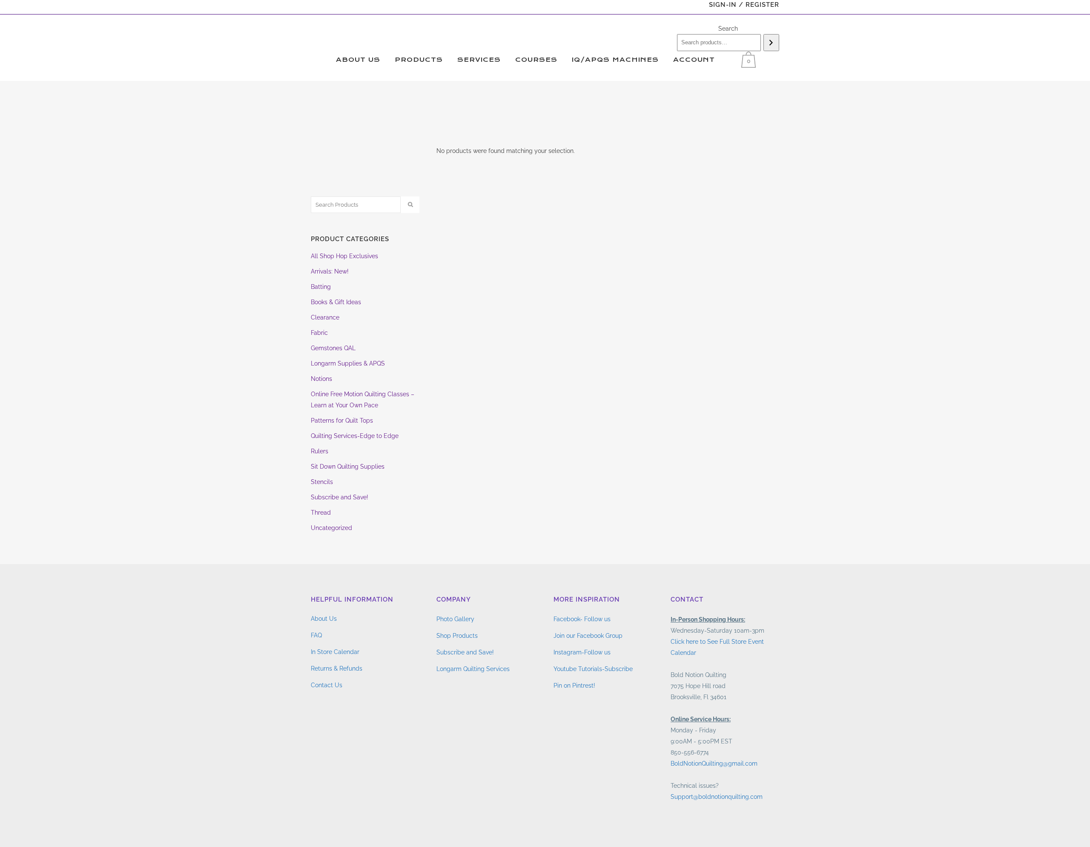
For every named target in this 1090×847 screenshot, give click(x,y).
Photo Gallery (455, 619)
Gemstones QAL (333, 348)
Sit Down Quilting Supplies (347, 466)
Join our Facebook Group (588, 635)
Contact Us (326, 685)
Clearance (325, 317)
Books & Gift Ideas (336, 302)
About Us (324, 618)
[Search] (771, 42)
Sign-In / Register (744, 5)
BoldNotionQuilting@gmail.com (714, 763)
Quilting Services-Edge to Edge (355, 435)
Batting (321, 286)
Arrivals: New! (330, 271)
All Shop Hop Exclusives (344, 256)
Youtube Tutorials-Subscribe (593, 669)
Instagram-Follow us (582, 652)
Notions (321, 378)
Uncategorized (331, 527)
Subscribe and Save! (339, 497)
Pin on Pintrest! (574, 685)
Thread (321, 512)
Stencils (322, 481)
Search (728, 28)
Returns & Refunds (336, 668)
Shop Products (457, 635)
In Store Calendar (335, 651)
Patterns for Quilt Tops (342, 420)
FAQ (316, 635)
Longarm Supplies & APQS (348, 363)
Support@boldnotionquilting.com (717, 796)
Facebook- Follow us (582, 619)
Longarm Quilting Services (473, 669)
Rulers (319, 451)
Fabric (319, 332)
